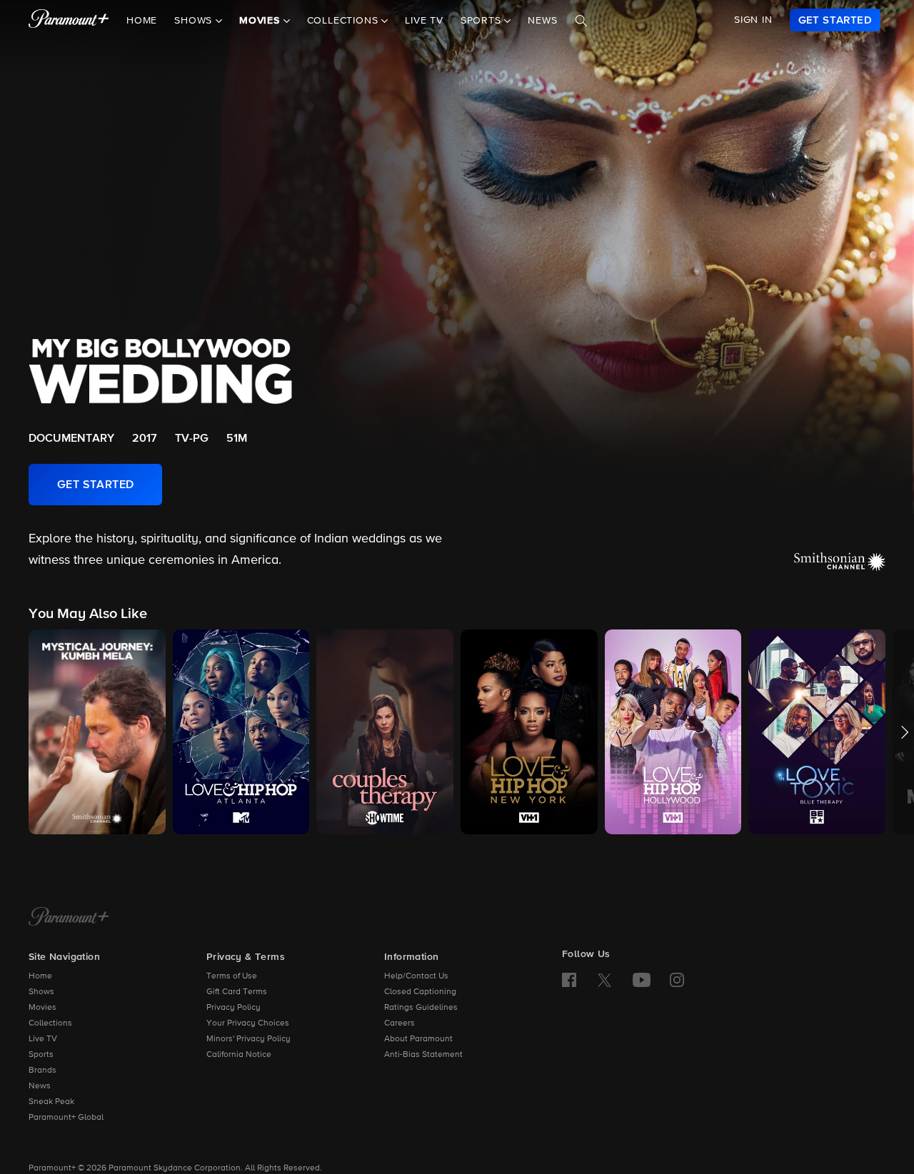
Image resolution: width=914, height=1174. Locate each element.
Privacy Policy (233, 1007)
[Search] (581, 20)
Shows (41, 992)
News (542, 21)
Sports (41, 1055)
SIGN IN (753, 20)
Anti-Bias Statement (423, 1055)
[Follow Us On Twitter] (604, 979)
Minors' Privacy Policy (248, 1039)
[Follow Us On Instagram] (677, 980)
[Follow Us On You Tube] (642, 980)
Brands (42, 1070)
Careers (399, 1023)
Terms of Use (231, 976)
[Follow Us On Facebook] (569, 980)
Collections (50, 1023)
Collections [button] (344, 21)
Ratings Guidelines (421, 1007)
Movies (42, 1007)
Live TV (424, 21)
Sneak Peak (51, 1102)
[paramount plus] (69, 20)
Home (141, 21)
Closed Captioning (420, 992)
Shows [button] (195, 21)
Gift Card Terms (236, 992)
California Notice (238, 1055)
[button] (97, 731)
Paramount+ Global (66, 1117)
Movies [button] (261, 21)
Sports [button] (483, 21)
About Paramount (418, 1039)
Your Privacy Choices (247, 1023)
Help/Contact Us (416, 976)
